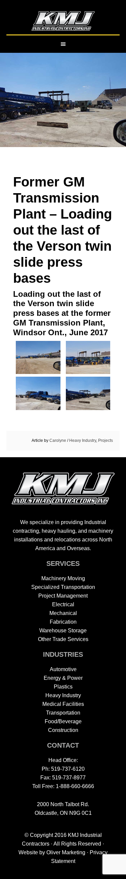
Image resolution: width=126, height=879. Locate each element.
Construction (63, 730)
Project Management (63, 596)
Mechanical (63, 613)
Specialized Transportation (63, 587)
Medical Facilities (63, 704)
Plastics (63, 686)
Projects (105, 440)
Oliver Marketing (65, 852)
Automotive (63, 669)
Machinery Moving (63, 578)
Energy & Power (63, 678)
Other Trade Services (63, 639)
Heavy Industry (82, 440)
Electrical (63, 604)
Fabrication (63, 622)
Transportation (63, 713)
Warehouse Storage (63, 630)
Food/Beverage (63, 721)
